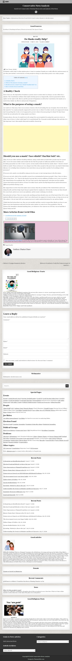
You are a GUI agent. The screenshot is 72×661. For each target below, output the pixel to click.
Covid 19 (39, 398)
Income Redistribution (10, 482)
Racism (5, 442)
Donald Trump (48, 408)
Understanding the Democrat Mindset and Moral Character (21, 488)
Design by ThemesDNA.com (36, 659)
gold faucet (6, 581)
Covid (36, 36)
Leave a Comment (45, 41)
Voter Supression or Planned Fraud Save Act (16, 467)
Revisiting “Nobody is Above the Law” (14, 485)
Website (5, 354)
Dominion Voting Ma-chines (34, 424)
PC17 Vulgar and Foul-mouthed (22, 305)
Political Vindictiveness (29, 402)
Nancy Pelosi (7, 412)
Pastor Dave (26, 41)
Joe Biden (19, 410)
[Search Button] (36, 12)
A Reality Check (9, 80)
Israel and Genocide (9, 495)
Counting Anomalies (19, 424)
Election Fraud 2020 (25, 18)
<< (6, 218)
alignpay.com (11, 451)
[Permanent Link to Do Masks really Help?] (36, 55)
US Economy (34, 448)
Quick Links (35, 18)
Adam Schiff (6, 408)
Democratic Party (21, 430)
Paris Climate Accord (61, 440)
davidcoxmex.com (16, 376)
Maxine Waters (50, 410)
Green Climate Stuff (55, 436)
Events (5, 398)
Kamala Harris (27, 410)
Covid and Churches (26, 400)
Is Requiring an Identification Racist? (14, 461)
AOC (12, 408)
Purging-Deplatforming (29, 398)
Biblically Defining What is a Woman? (14, 552)
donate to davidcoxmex (47, 18)
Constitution (15, 448)
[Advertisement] (36, 139)
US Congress (7, 448)
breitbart (6, 29)
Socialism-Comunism (48, 430)
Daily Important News (9, 641)
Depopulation (37, 400)
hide (26, 77)
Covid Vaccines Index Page (50, 398)
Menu (7, 1)
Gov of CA (43, 410)
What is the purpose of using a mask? (16, 82)
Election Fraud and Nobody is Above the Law (16, 464)
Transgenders (23, 442)
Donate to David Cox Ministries (12, 571)
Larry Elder (35, 410)
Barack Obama (28, 408)
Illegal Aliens (23, 440)
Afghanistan (14, 18)
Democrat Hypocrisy (43, 402)
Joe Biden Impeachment (10, 418)
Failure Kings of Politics (10, 479)
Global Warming (55, 402)
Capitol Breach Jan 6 (14, 398)
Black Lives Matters (9, 430)
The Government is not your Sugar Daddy (15, 476)
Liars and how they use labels (13, 240)
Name (5, 341)
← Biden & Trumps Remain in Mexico (13, 263)
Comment (6, 320)
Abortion (6, 436)
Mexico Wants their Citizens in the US (14, 470)
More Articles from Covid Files (13, 86)
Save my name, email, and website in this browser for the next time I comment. (29, 360)
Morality (42, 440)
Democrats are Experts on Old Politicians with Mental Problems (22, 473)
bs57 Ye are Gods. (8, 619)
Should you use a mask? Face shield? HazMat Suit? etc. (20, 84)
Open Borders (50, 440)
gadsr (11, 245)
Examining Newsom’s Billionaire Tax (14, 491)
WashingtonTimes (15, 29)
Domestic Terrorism (16, 438)
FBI (29, 430)
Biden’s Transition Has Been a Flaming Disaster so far (28, 581)
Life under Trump (16, 402)
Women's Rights (13, 442)
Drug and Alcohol (28, 438)
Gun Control (52, 438)
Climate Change (42, 436)
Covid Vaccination (13, 400)
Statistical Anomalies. (49, 424)
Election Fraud (7, 424)
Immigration (14, 440)
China (35, 436)
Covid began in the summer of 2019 (15, 215)
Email (5, 347)
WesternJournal (26, 29)
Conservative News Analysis (36, 5)
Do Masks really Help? (36, 39)
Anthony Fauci (19, 408)
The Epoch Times (37, 29)
